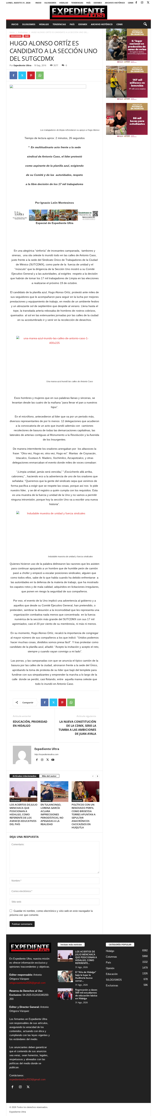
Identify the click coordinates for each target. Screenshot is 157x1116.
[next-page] (97, 776)
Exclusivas (23, 32)
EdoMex (98, 2)
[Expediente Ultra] (78, 12)
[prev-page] (93, 776)
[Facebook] (136, 3)
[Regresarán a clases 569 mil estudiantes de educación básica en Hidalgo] (65, 994)
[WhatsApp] (40, 75)
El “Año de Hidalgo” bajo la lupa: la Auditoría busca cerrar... (85, 976)
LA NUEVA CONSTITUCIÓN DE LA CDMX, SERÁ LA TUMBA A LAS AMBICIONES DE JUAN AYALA (77, 728)
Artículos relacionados (24, 775)
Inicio (38, 2)
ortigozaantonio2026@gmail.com (27, 982)
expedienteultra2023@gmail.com (27, 1079)
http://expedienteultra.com (46, 754)
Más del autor (49, 775)
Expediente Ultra (22, 65)
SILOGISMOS (50, 2)
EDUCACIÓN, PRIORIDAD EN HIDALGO (30, 724)
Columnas (111, 956)
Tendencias (77, 2)
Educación (112, 974)
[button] (145, 24)
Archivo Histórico (115, 2)
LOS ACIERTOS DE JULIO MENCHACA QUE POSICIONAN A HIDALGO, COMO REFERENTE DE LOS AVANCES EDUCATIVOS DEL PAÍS (23, 814)
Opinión (110, 968)
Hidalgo (63, 2)
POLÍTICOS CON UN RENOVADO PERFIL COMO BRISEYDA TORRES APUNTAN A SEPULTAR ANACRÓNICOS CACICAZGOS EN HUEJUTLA (84, 816)
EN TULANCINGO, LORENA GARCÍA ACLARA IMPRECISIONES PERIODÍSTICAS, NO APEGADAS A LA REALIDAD (52, 814)
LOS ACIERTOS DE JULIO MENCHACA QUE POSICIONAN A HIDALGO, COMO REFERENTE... (86, 957)
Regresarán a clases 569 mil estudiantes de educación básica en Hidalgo (86, 994)
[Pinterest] (31, 75)
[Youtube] (53, 759)
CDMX (130, 2)
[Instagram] (142, 3)
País (88, 2)
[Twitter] (148, 3)
